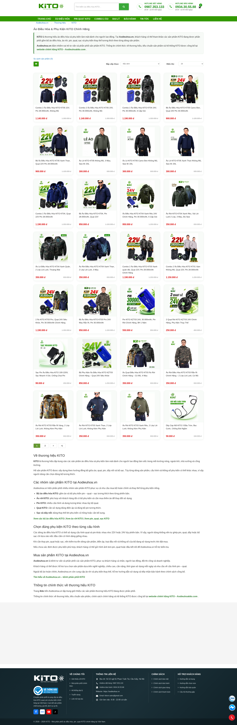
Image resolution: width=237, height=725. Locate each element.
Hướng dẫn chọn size (188, 683)
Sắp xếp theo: (112, 64)
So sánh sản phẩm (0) (43, 59)
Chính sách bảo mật (160, 679)
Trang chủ (44, 19)
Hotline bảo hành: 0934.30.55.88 (112, 687)
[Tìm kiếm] (124, 6)
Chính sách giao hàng (161, 688)
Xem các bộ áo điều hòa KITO (49, 518)
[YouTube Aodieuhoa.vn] (48, 711)
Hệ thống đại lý (77, 690)
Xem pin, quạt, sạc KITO (96, 518)
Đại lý (116, 19)
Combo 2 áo (101, 19)
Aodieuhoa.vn (42, 23)
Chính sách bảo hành (161, 683)
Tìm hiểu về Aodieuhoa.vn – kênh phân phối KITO (59, 577)
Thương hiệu (60, 23)
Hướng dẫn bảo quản (188, 688)
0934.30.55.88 (185, 7)
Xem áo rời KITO (74, 518)
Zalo (42, 712)
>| (62, 446)
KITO (74, 23)
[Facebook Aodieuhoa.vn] (35, 711)
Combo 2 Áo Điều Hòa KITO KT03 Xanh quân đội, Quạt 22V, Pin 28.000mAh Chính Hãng (139, 269)
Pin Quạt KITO (82, 19)
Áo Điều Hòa (62, 19)
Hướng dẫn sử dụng (187, 679)
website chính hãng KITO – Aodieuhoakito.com (61, 49)
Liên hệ (157, 19)
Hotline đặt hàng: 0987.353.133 (111, 683)
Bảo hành (130, 19)
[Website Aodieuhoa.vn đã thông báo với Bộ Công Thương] (45, 690)
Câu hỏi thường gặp (187, 692)
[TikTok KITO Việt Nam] (55, 711)
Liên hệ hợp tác (77, 699)
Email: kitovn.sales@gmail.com (111, 696)
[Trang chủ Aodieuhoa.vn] (48, 678)
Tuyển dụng (75, 695)
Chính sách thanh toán (161, 692)
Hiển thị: (170, 64)
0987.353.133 (154, 7)
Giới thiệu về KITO (78, 679)
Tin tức (144, 19)
